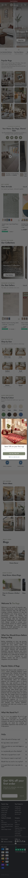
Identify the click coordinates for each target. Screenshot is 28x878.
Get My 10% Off (14, 454)
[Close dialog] (25, 420)
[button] (14, 432)
